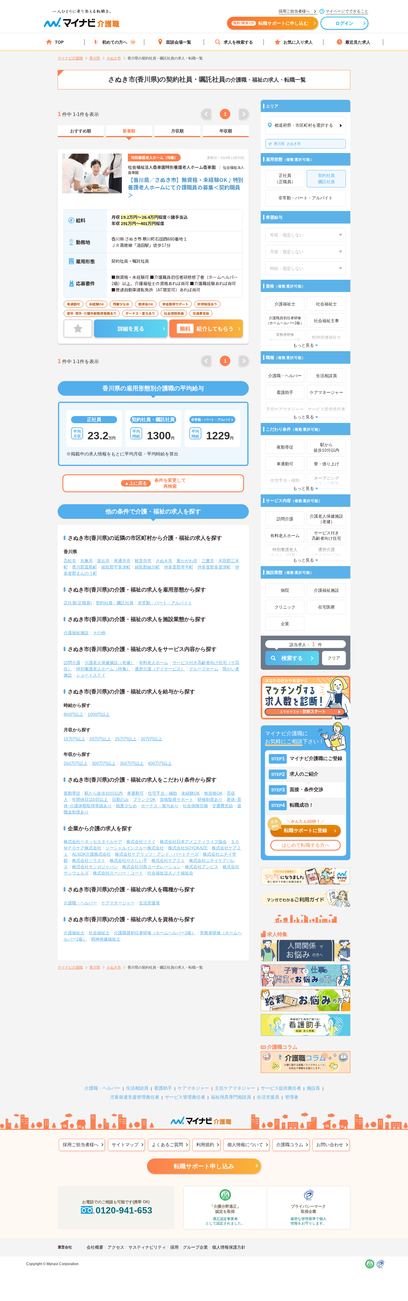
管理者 (291, 1097)
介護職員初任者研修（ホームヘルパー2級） (155, 932)
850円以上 (73, 714)
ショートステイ (90, 675)
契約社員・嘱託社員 (115, 602)
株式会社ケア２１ (168, 860)
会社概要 (95, 1247)
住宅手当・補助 (162, 793)
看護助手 (163, 1088)
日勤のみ (120, 799)
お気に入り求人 (298, 42)
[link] (81, 131)
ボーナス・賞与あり (160, 805)
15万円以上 (74, 738)
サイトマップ (125, 1144)
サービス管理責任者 (185, 1097)
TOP (59, 42)
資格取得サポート (176, 799)
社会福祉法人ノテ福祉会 (170, 873)
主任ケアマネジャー (235, 1088)
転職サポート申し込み (204, 1166)
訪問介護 (72, 662)
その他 (99, 632)
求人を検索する (238, 42)
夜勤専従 (72, 793)
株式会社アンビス (201, 866)
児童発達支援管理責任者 (134, 1097)
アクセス (116, 1247)
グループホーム (203, 668)
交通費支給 (222, 805)
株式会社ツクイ (141, 841)
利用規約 (205, 1144)
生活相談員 (137, 1088)
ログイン (344, 23)
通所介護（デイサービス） (160, 668)
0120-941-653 (124, 1210)
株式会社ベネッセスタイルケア (93, 841)
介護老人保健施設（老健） (110, 662)
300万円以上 (104, 763)
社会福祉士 (99, 932)
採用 (174, 1247)
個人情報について (245, 1144)
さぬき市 (287, 144)
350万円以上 (132, 763)
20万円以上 (100, 738)
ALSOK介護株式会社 (91, 854)
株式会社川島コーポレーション (151, 866)
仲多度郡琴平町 (178, 567)
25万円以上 (125, 738)
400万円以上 (160, 763)
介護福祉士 (74, 932)
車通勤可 (135, 793)
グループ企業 (195, 1247)
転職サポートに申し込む (270, 23)
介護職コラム (289, 1144)
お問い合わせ (329, 1144)
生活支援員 (149, 903)
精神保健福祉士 (105, 939)
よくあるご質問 (167, 1144)
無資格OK (213, 793)
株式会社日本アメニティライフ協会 (193, 841)
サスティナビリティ (147, 1247)
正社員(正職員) (78, 602)
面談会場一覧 (178, 42)
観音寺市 (143, 560)
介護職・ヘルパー (80, 903)
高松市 (70, 560)
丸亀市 (86, 560)
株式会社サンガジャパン (95, 866)
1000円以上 (99, 714)
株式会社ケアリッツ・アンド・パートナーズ (157, 854)
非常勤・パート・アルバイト (165, 602)
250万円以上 (76, 763)
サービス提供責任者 (281, 1088)
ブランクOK (144, 799)
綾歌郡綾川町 (147, 567)
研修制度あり (210, 799)
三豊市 (208, 560)
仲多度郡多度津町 (214, 567)
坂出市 (103, 560)
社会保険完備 (195, 805)
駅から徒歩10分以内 (104, 793)
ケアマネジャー (193, 1088)
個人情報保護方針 (229, 1247)
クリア (334, 657)
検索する (292, 658)
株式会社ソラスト (88, 860)
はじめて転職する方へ (305, 845)
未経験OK (190, 793)
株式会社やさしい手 (128, 860)
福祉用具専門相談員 (231, 1097)
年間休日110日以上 (90, 799)
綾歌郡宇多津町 (116, 567)
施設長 (313, 1088)
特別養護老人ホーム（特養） (103, 668)
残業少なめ (126, 805)
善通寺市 (122, 560)
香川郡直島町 (84, 567)
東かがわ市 (187, 560)
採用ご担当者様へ (81, 1144)
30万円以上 (151, 738)
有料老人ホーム (153, 662)
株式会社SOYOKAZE (188, 848)
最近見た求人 (357, 42)
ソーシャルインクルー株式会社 (134, 848)
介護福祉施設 (76, 632)
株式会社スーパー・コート (118, 873)
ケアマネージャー (118, 903)
